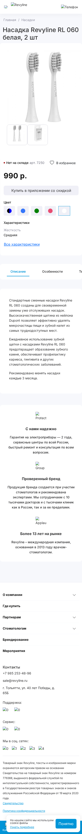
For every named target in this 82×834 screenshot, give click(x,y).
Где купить (11, 606)
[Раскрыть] (74, 594)
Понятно (66, 823)
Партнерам (12, 617)
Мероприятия (14, 651)
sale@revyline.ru (15, 680)
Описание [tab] (18, 271)
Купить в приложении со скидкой (41, 190)
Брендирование (15, 639)
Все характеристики (22, 244)
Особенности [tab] (52, 271)
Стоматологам (14, 628)
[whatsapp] (6, 711)
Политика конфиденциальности (24, 810)
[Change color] (9, 211)
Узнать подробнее (22, 827)
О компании (12, 595)
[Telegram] (18, 711)
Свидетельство (13, 803)
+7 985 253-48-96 (17, 673)
